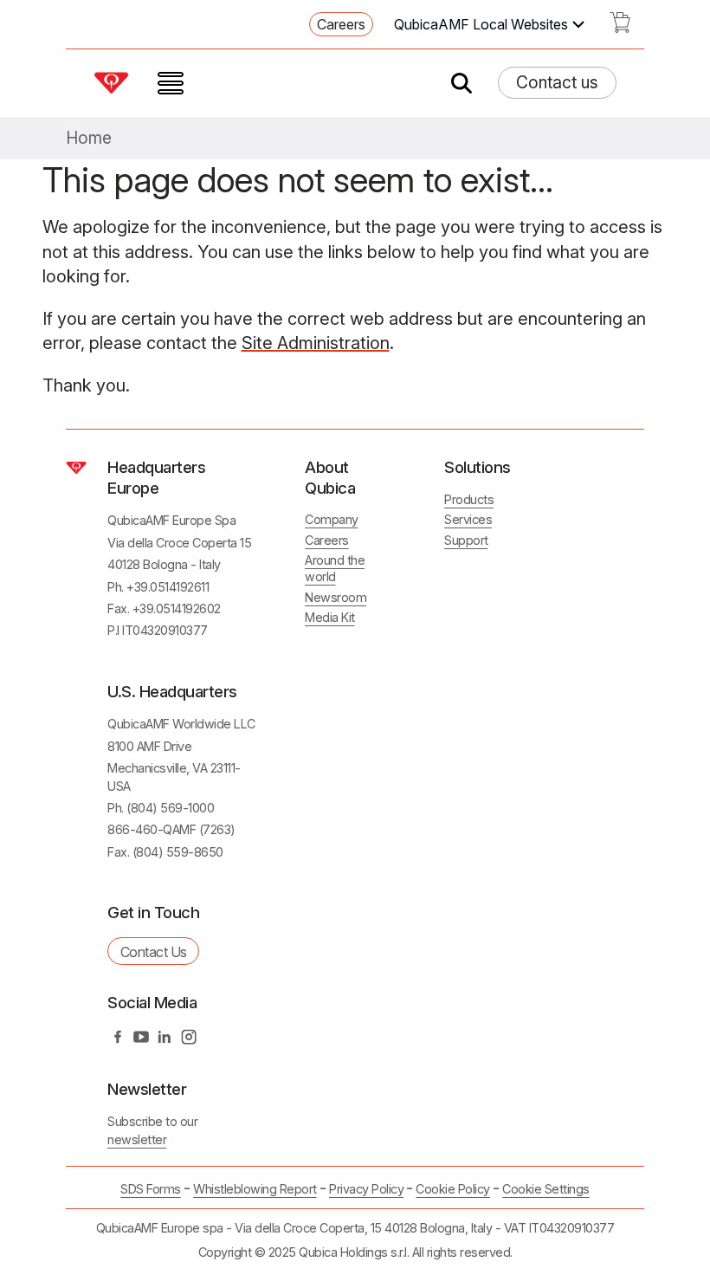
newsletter (136, 1139)
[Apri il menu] (170, 83)
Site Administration (316, 343)
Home (89, 138)
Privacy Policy (366, 1188)
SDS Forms (150, 1188)
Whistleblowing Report (255, 1188)
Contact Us (153, 952)
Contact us (557, 82)
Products (469, 499)
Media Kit (330, 617)
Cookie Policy (453, 1188)
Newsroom (335, 597)
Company (331, 519)
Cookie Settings (546, 1189)
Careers (341, 24)
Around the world (335, 568)
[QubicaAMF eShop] (620, 27)
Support (466, 540)
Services (468, 519)
